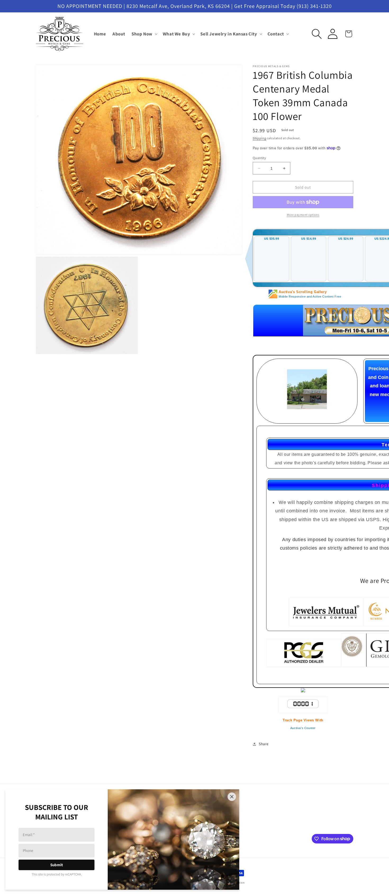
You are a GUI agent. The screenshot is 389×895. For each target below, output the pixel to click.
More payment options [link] (303, 215)
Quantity (259, 158)
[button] (144, 34)
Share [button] (264, 743)
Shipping (259, 138)
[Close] (232, 796)
